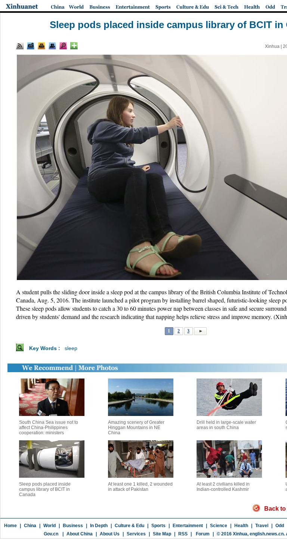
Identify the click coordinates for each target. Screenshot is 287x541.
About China (80, 534)
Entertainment (188, 525)
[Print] (41, 45)
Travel (261, 525)
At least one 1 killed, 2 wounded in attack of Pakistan (140, 486)
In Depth (99, 525)
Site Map (162, 534)
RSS (183, 534)
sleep (71, 348)
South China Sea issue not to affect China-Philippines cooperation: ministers (48, 427)
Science (218, 525)
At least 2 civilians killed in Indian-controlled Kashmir (223, 486)
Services (136, 534)
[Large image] (63, 45)
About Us (110, 534)
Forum (202, 534)
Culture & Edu (129, 525)
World (49, 525)
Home (10, 525)
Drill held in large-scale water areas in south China (226, 425)
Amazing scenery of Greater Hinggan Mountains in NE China (136, 427)
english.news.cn (267, 534)
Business (73, 525)
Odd (279, 525)
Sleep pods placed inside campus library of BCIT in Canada (45, 489)
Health (241, 525)
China (30, 525)
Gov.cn (51, 534)
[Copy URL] (52, 45)
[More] (74, 45)
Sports (158, 525)
